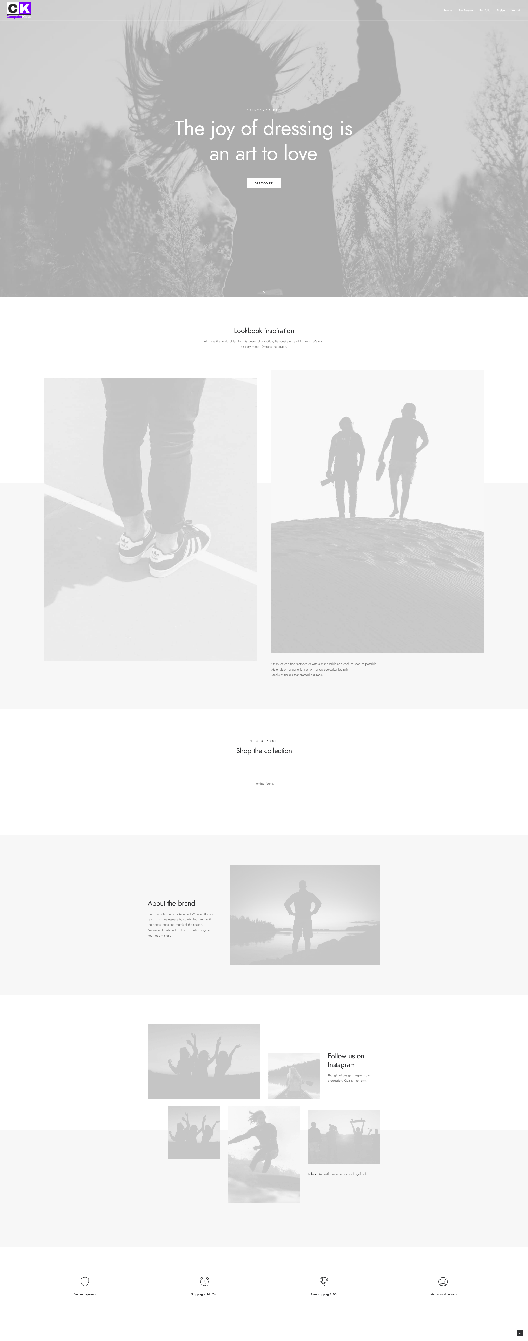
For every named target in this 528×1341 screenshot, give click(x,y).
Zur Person (466, 10)
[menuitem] (449, 10)
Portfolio (484, 10)
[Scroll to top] (520, 1333)
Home (448, 10)
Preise (501, 10)
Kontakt (516, 10)
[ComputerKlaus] (19, 10)
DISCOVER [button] (264, 183)
